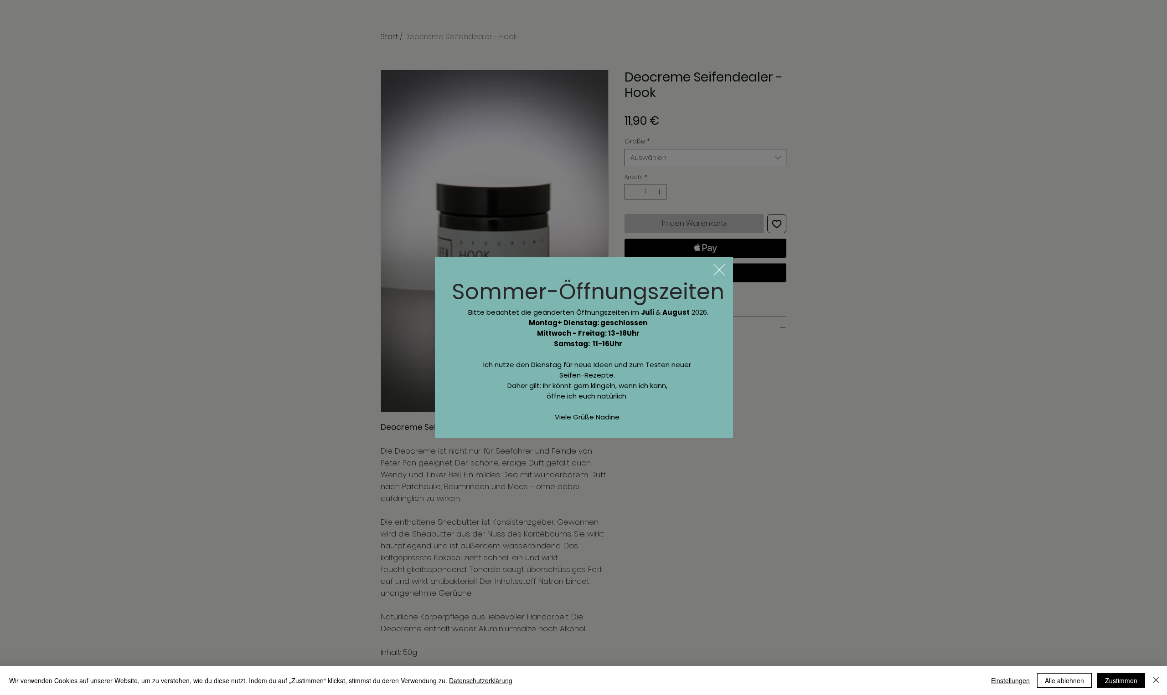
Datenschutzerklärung (480, 680)
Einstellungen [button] (1010, 680)
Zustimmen (1121, 680)
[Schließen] (1156, 680)
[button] (719, 270)
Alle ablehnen (1064, 680)
